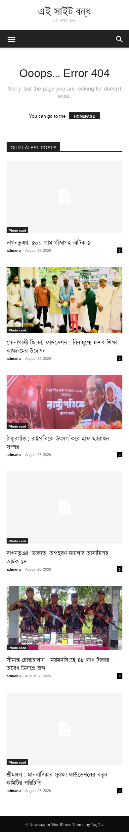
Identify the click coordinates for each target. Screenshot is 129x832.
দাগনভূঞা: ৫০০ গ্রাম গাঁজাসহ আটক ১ (48, 241)
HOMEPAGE (84, 116)
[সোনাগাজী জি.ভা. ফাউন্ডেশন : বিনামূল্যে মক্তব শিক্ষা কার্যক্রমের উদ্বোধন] (64, 300)
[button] (119, 39)
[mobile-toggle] (11, 39)
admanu (14, 250)
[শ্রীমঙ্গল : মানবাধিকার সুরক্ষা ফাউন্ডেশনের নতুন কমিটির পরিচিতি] (64, 729)
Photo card (17, 230)
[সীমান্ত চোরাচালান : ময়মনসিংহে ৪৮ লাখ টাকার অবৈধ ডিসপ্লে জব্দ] (64, 618)
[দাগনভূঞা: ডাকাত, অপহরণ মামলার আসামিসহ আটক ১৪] (64, 507)
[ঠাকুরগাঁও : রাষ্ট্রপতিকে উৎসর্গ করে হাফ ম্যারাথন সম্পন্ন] (64, 402)
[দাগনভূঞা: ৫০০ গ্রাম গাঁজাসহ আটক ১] (64, 197)
